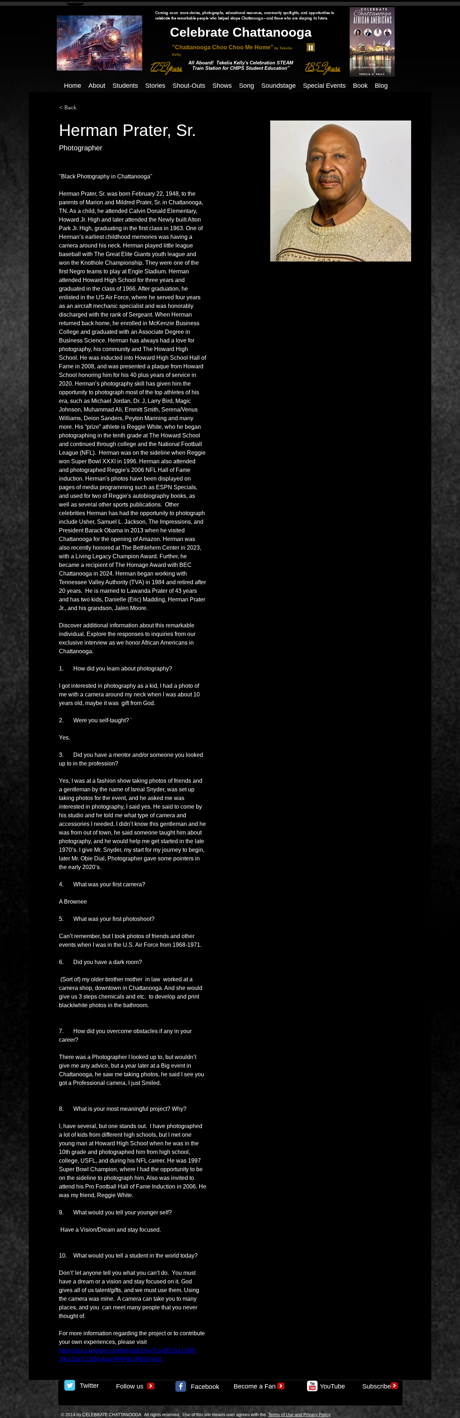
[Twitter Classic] (69, 1385)
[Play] (311, 47)
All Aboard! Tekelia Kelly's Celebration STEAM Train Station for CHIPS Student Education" (240, 65)
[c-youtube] (312, 1386)
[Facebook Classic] (180, 1386)
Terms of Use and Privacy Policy (299, 1414)
